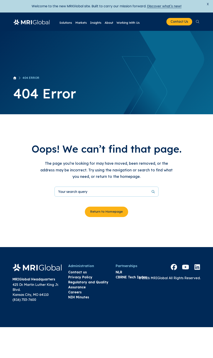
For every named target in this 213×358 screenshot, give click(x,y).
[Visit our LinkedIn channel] (197, 267)
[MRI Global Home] (31, 22)
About (109, 23)
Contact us (77, 272)
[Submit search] (153, 191)
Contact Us (179, 21)
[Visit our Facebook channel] (174, 267)
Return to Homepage (106, 212)
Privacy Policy (80, 277)
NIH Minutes (78, 297)
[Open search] (198, 21)
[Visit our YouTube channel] (185, 267)
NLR (119, 272)
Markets (81, 23)
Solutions (65, 23)
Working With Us (128, 23)
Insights (95, 23)
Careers (75, 292)
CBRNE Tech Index (131, 277)
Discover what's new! (164, 6)
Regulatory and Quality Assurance (88, 284)
